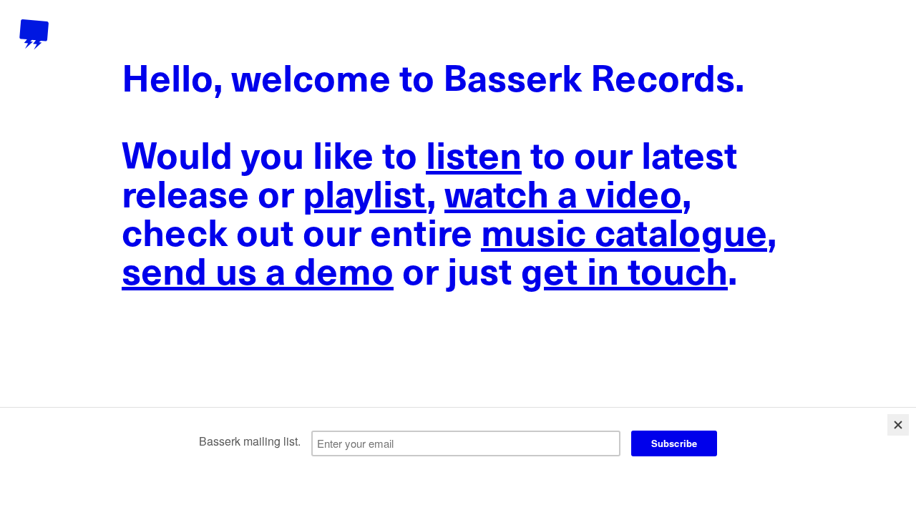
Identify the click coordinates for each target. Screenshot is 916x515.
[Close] (898, 425)
